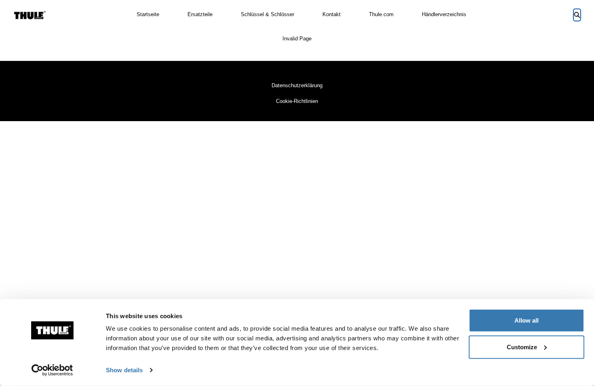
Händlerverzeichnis (444, 14)
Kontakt (331, 14)
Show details (124, 370)
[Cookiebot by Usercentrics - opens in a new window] (52, 370)
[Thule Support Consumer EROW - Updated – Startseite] (29, 15)
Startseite (148, 14)
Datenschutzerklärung (297, 85)
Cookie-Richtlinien (297, 101)
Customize (522, 346)
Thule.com (381, 14)
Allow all (526, 320)
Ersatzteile (200, 14)
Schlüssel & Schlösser (267, 14)
